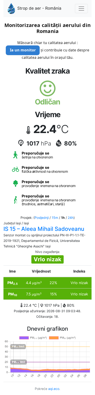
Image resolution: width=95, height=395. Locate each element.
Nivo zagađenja (47, 252)
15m (55, 218)
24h (71, 218)
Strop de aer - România (39, 8)
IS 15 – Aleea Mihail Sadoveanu (43, 229)
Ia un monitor (23, 50)
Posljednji (42, 218)
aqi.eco (53, 389)
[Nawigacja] (81, 8)
